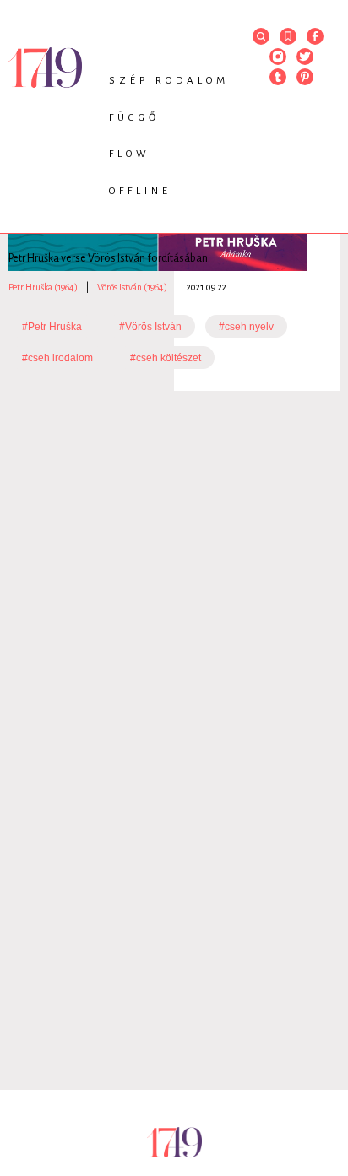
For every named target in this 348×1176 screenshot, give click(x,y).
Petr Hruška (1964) (43, 287)
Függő (134, 117)
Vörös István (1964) (132, 287)
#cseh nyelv (246, 327)
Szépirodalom (169, 80)
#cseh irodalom (57, 358)
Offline (140, 191)
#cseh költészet (165, 358)
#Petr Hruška (52, 327)
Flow (129, 154)
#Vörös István (150, 327)
